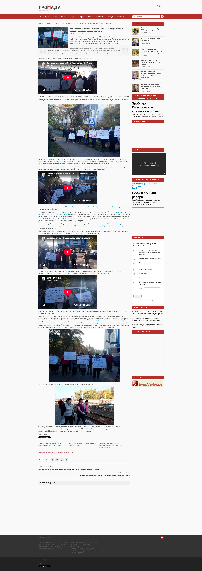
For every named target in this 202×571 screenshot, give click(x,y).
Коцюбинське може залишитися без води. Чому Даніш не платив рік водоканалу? (151, 74)
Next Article (123, 473)
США (71, 453)
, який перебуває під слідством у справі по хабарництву (92, 207)
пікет (67, 453)
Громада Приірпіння (45, 537)
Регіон (47, 17)
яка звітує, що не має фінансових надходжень (86, 41)
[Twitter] (57, 459)
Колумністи (99, 17)
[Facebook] (52, 459)
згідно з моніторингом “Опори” (103, 162)
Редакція (109, 17)
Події (90, 17)
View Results (142, 300)
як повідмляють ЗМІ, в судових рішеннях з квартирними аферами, (86, 226)
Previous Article (46, 467)
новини (54, 453)
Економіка (63, 17)
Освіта (73, 17)
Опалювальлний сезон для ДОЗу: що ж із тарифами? (150, 29)
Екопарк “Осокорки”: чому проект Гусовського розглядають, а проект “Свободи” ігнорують (69, 469)
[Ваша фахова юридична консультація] (147, 383)
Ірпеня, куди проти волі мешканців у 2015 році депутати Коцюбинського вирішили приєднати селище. (74, 273)
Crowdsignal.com (152, 300)
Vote (137, 296)
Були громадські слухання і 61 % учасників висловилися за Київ (99, 321)
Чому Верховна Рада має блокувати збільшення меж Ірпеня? (150, 62)
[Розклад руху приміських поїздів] (144, 184)
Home (42, 23)
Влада (54, 17)
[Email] (66, 459)
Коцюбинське (49, 23)
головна (48, 453)
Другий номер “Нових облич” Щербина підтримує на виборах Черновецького (110, 445)
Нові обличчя (61, 453)
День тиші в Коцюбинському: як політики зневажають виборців (49, 444)
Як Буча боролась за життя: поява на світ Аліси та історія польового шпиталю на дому (151, 51)
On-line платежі (121, 17)
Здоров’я (82, 17)
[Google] (62, 459)
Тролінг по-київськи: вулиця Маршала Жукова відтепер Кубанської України (104, 475)
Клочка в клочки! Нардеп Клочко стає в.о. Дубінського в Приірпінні (151, 86)
